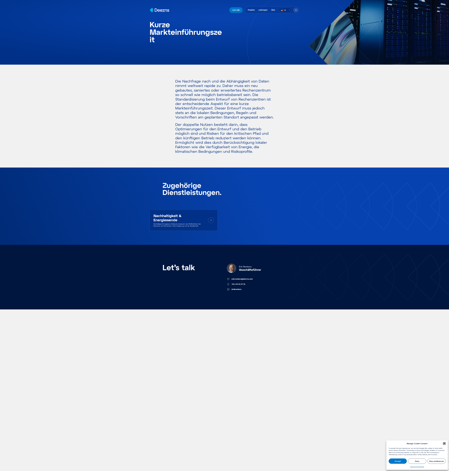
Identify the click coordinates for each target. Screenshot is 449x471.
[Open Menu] (296, 10)
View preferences (436, 461)
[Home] (159, 10)
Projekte (251, 10)
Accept (398, 461)
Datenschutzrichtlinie (417, 466)
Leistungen (263, 10)
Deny (417, 461)
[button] (444, 443)
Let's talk (236, 10)
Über (273, 10)
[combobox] (285, 10)
